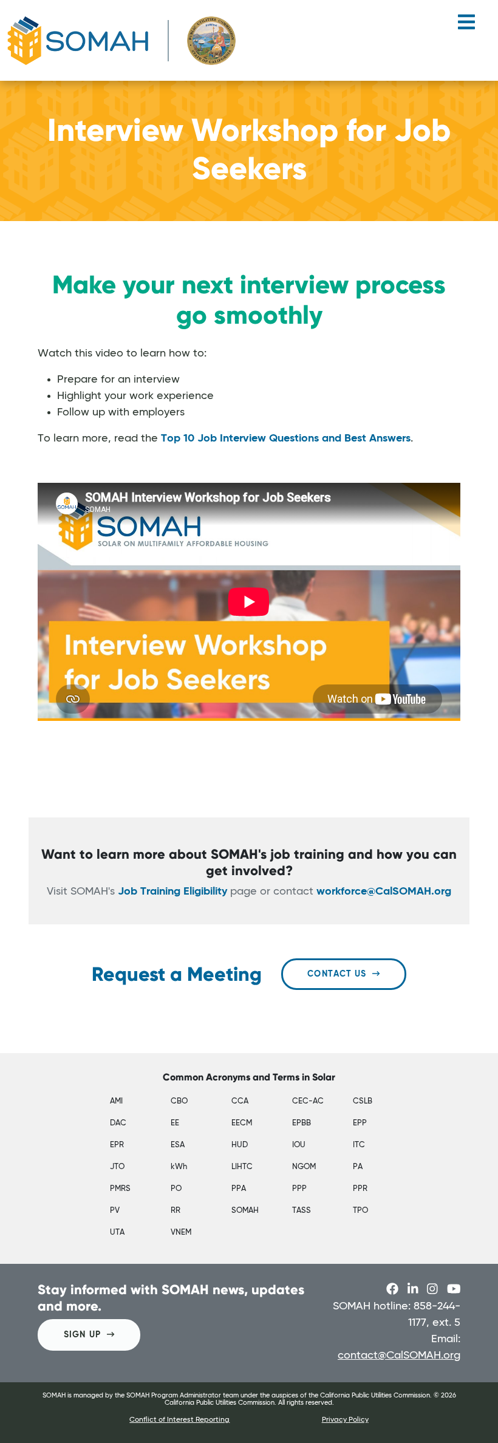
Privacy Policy (345, 1420)
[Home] (121, 40)
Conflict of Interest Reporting (179, 1420)
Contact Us (336, 974)
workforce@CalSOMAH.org (383, 891)
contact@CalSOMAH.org (399, 1355)
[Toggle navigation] (466, 27)
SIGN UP (82, 1335)
